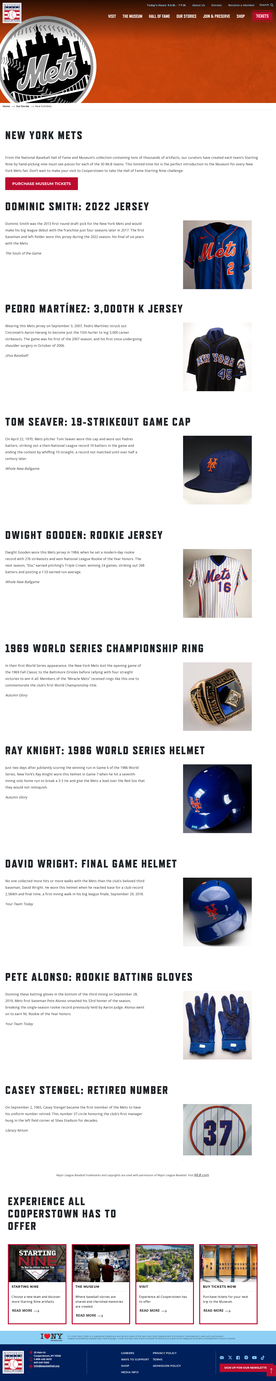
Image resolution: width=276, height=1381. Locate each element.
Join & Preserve (216, 16)
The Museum (132, 16)
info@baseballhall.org (46, 1366)
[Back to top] (271, 1370)
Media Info (130, 1372)
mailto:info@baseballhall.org (222, 1357)
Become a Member (241, 5)
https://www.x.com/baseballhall (230, 1357)
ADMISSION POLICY (167, 1366)
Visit (112, 16)
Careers (127, 1353)
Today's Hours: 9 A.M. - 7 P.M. (166, 5)
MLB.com (201, 1175)
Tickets (262, 16)
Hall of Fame (159, 16)
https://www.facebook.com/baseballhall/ (238, 1357)
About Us (198, 5)
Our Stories (186, 16)
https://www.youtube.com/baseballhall (254, 1357)
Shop (241, 16)
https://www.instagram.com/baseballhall (246, 1357)
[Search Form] (264, 5)
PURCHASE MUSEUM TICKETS (41, 183)
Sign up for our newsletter (246, 1367)
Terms (158, 1359)
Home (6, 106)
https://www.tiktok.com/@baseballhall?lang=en (262, 1357)
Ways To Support (135, 1359)
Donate (216, 5)
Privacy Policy (165, 1353)
